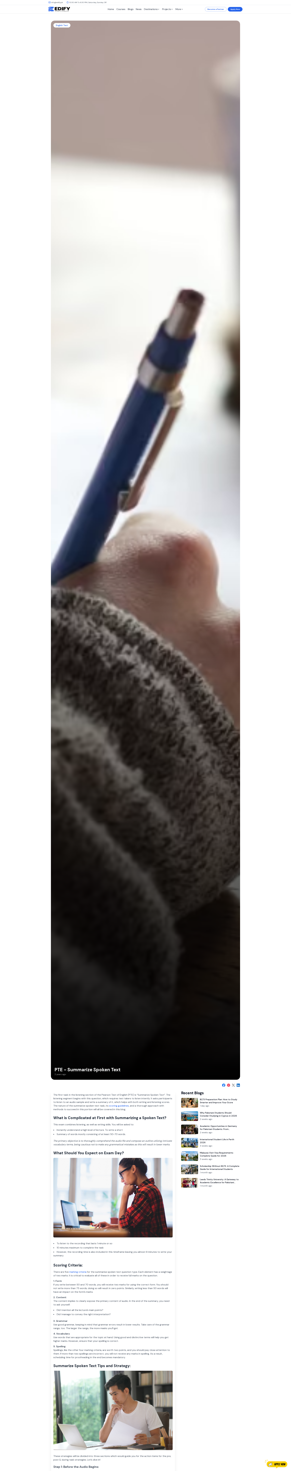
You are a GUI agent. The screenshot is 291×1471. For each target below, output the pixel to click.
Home (111, 9)
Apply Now (235, 9)
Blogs (131, 9)
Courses (120, 9)
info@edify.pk (57, 2)
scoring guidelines (119, 1105)
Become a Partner (215, 9)
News (139, 9)
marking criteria (77, 1271)
